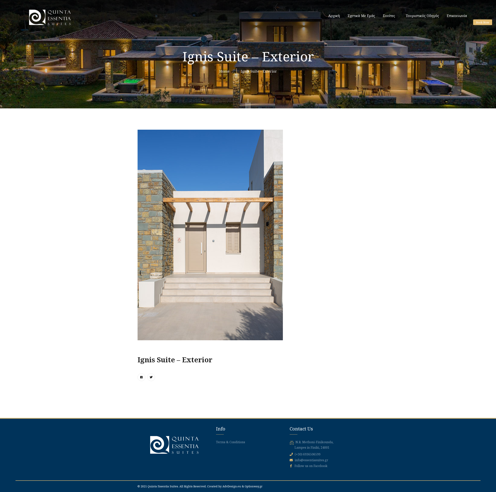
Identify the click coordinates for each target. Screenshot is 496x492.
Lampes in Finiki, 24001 (311, 447)
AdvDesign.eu (231, 486)
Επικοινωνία (457, 15)
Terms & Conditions (230, 442)
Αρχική (334, 15)
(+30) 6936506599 (307, 454)
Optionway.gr (254, 486)
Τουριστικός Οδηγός (422, 15)
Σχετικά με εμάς (361, 15)
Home (225, 71)
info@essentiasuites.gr (311, 460)
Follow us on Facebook (310, 466)
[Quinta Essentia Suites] (50, 17)
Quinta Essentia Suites (163, 486)
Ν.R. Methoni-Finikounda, (314, 442)
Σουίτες (389, 15)
